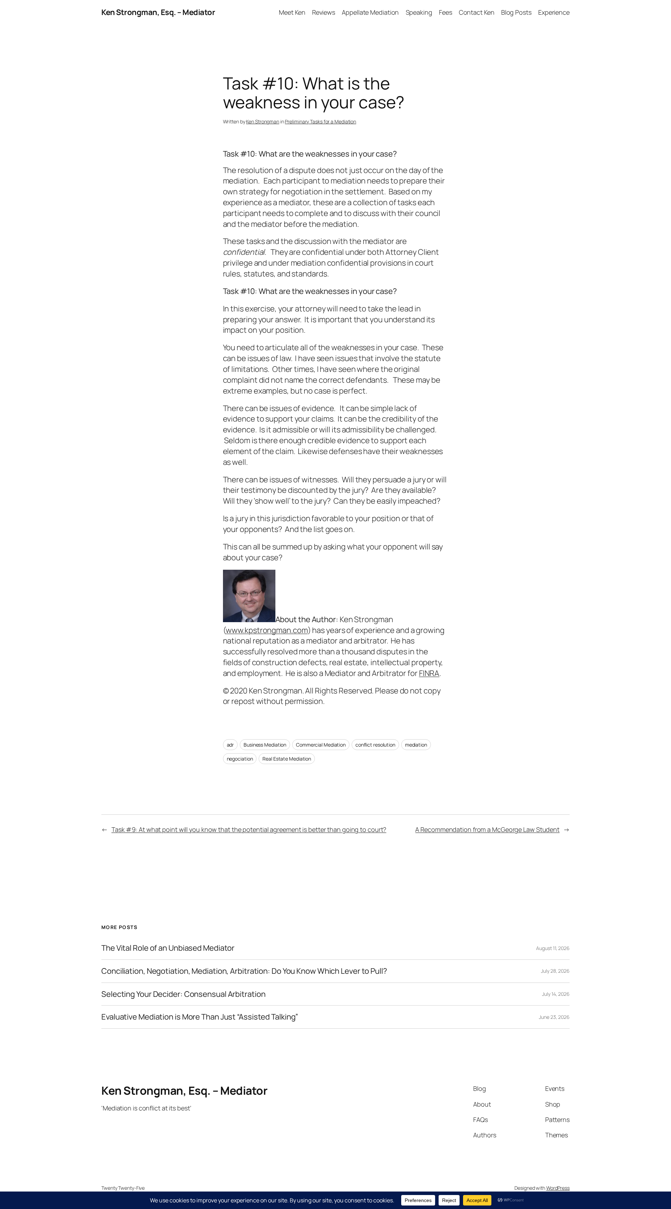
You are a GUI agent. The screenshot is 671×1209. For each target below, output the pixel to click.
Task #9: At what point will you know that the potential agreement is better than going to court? (248, 829)
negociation (240, 758)
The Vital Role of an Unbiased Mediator (168, 948)
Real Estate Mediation (286, 758)
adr (230, 744)
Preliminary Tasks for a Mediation (320, 121)
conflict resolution (375, 744)
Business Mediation (265, 744)
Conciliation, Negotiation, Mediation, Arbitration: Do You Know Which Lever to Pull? (244, 971)
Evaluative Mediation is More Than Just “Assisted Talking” (199, 1017)
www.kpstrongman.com (267, 630)
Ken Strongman (262, 121)
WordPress (558, 1188)
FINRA (429, 673)
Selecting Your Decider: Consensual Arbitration (183, 994)
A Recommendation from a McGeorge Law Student (487, 829)
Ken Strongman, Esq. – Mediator (158, 12)
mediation (416, 744)
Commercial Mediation (321, 744)
